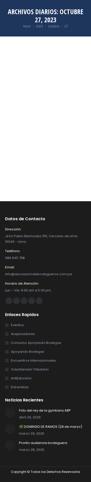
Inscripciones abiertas (38, 127)
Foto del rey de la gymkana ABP (45, 410)
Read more (14, 197)
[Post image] (10, 413)
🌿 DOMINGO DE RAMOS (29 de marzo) (50, 426)
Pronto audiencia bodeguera (43, 442)
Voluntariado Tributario (30, 369)
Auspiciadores (23, 333)
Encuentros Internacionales (33, 360)
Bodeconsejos (16, 134)
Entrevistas (20, 387)
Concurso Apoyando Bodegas (36, 342)
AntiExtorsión (21, 378)
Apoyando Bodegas (27, 351)
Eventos (34, 134)
